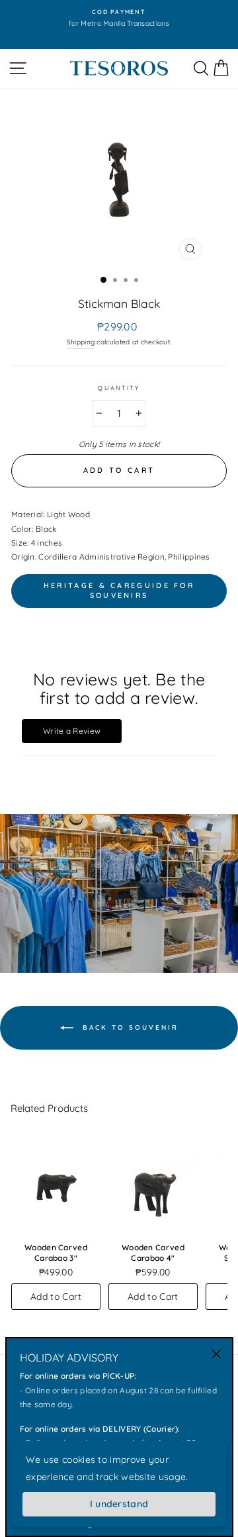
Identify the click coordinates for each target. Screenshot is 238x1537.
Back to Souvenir (128, 1026)
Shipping (81, 342)
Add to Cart (55, 1297)
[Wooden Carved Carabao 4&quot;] (153, 1184)
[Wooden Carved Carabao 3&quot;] (55, 1184)
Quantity (118, 387)
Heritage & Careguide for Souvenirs (119, 591)
